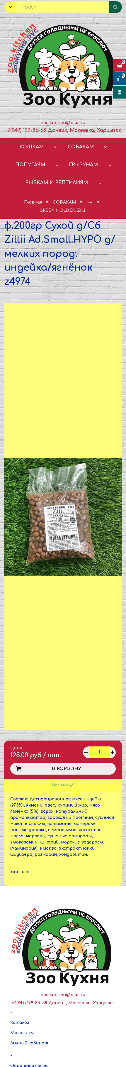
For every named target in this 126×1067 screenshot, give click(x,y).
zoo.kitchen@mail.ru (63, 123)
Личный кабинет (29, 1043)
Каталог (19, 1022)
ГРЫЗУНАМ (83, 164)
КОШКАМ (31, 147)
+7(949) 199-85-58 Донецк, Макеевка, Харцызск (63, 130)
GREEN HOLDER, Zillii (63, 210)
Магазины (22, 1033)
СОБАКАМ (81, 147)
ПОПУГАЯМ (30, 164)
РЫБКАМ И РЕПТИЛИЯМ (56, 182)
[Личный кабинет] (119, 92)
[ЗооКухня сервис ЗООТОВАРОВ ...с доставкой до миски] (63, 64)
